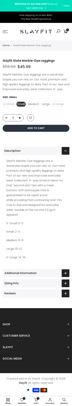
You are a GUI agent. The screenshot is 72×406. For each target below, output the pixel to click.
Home (6, 45)
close (66, 5)
